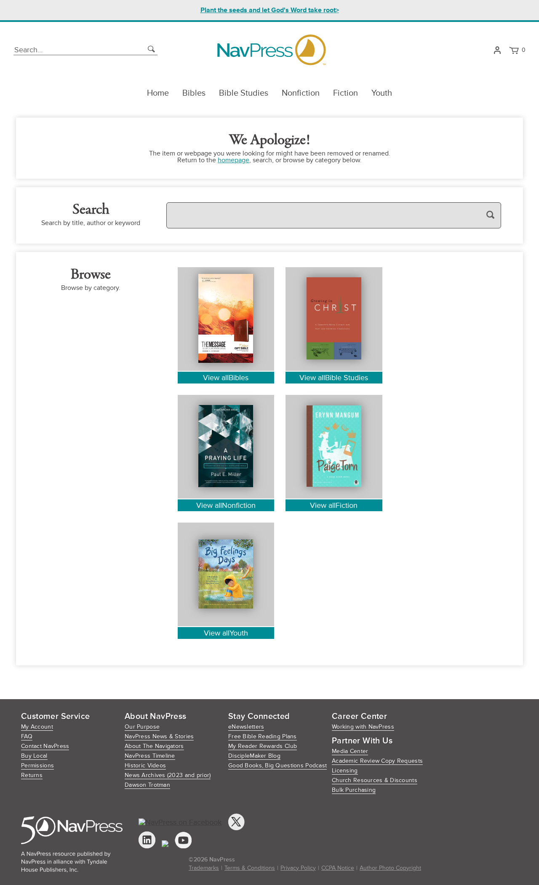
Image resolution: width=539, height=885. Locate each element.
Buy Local (34, 755)
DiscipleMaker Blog (254, 755)
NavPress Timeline (150, 755)
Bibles (193, 93)
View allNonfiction (226, 505)
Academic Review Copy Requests (377, 760)
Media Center (350, 751)
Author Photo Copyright (390, 868)
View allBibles (225, 377)
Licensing (345, 770)
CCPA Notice (337, 868)
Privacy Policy (298, 868)
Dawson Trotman (147, 784)
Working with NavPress (363, 726)
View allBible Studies (333, 377)
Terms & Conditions (249, 868)
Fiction (345, 93)
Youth (381, 93)
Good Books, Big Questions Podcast (277, 765)
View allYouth (226, 633)
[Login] (497, 50)
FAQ (26, 736)
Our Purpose (142, 726)
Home (158, 93)
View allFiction (334, 505)
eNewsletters (246, 726)
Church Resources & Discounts (374, 780)
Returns (32, 775)
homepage (233, 160)
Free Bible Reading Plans (262, 736)
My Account (37, 726)
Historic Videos (145, 765)
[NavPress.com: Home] (271, 50)
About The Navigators (154, 746)
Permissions (37, 765)
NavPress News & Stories (159, 736)
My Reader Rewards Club (262, 746)
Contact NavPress (45, 746)
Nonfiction (301, 93)
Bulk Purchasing (354, 790)
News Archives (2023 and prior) (168, 775)
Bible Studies (243, 93)
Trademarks (204, 868)
